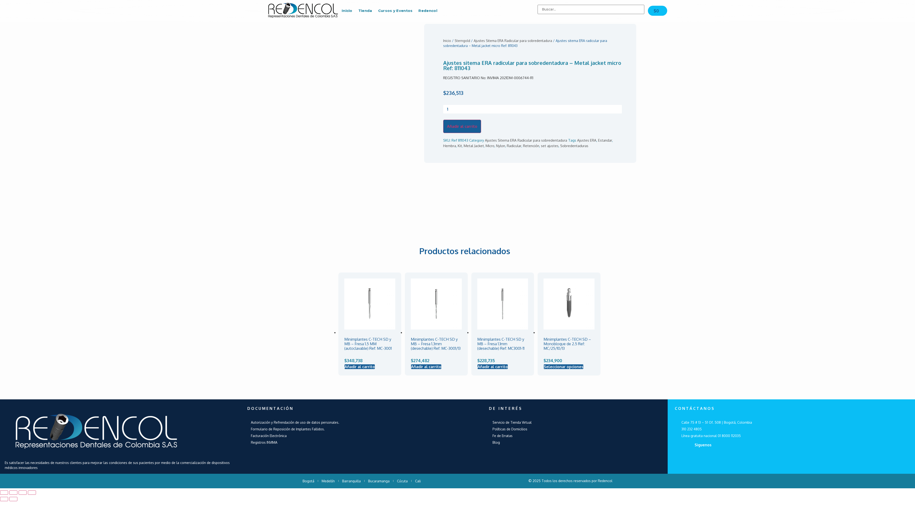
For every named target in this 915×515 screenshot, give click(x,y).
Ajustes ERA (586, 140)
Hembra (449, 146)
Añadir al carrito (462, 126)
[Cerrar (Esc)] (4, 492)
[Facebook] (697, 458)
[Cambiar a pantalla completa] (23, 492)
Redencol (427, 10)
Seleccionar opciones (563, 366)
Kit (460, 146)
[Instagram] (727, 458)
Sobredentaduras (574, 146)
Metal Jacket (474, 146)
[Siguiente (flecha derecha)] (13, 499)
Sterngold (462, 41)
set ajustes (550, 146)
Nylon (500, 146)
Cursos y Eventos (395, 10)
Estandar (605, 140)
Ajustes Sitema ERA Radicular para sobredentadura (513, 41)
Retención (531, 146)
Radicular (514, 146)
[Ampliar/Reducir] (32, 492)
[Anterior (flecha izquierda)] (4, 499)
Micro (490, 146)
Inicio (347, 10)
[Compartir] (13, 492)
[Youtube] (712, 458)
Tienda (365, 10)
